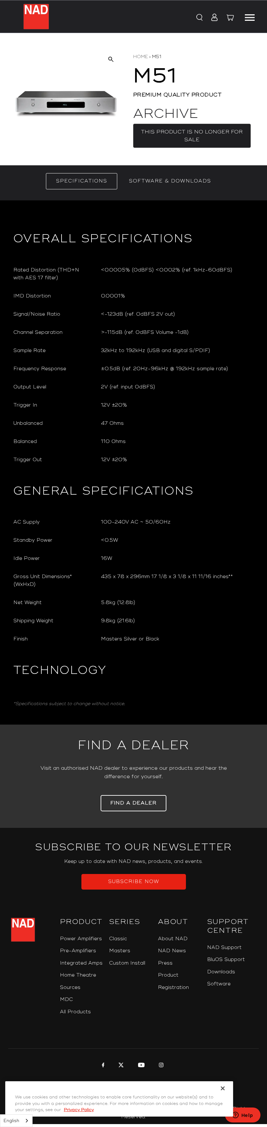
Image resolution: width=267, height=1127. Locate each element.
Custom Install (127, 963)
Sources (70, 987)
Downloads (221, 972)
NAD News (172, 951)
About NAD (173, 939)
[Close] (223, 1088)
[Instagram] (160, 1065)
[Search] (199, 18)
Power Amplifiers (81, 939)
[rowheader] (52, 274)
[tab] (81, 181)
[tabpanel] (133, 462)
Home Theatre (78, 975)
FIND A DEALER (133, 803)
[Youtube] (140, 1065)
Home (140, 56)
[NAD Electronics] (36, 17)
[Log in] (212, 18)
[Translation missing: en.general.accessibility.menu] (249, 16)
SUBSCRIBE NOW (133, 882)
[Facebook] (102, 1065)
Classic (118, 939)
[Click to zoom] (110, 59)
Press (165, 963)
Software (219, 984)
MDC (66, 999)
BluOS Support (226, 959)
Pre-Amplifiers (78, 951)
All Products (75, 1012)
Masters (119, 951)
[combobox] (16, 1120)
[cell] (177, 274)
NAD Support (224, 947)
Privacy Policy (79, 1109)
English (11, 1120)
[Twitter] (120, 1065)
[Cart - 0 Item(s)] (230, 18)
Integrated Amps (81, 963)
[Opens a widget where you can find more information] (242, 1116)
